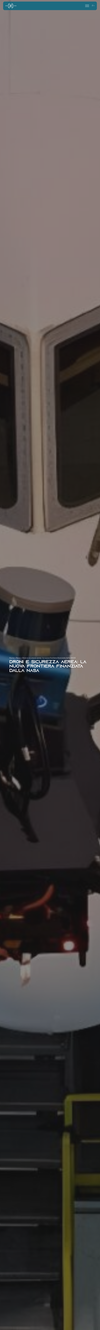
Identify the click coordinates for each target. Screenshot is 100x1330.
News (18, 658)
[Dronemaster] (10, 6)
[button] (93, 6)
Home (11, 658)
